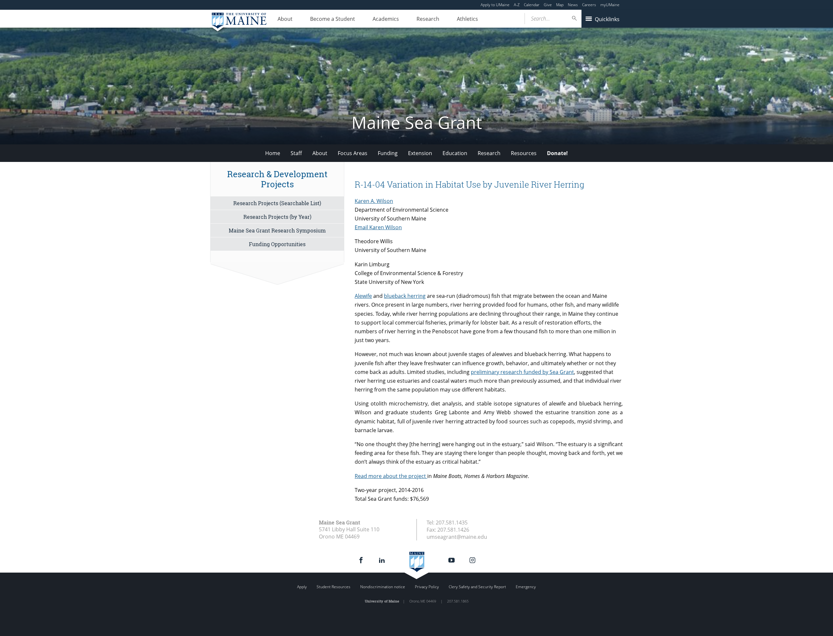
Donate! (557, 153)
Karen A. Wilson (374, 201)
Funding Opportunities (277, 244)
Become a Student (332, 18)
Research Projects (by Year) (277, 216)
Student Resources (333, 587)
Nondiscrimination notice (382, 587)
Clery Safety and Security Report (477, 587)
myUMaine (610, 4)
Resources (524, 153)
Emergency (526, 587)
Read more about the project (391, 476)
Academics (386, 18)
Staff (296, 153)
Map (560, 4)
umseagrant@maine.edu (457, 536)
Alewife (363, 295)
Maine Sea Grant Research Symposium (277, 230)
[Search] (575, 18)
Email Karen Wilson (378, 227)
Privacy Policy (427, 587)
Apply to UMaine (495, 4)
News (573, 4)
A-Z (517, 4)
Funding (388, 153)
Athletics (467, 18)
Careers (589, 4)
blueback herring (405, 295)
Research (427, 18)
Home (272, 153)
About (285, 18)
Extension (420, 153)
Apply (302, 587)
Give (548, 4)
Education (455, 153)
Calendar (531, 4)
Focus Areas (352, 153)
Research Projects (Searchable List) (277, 203)
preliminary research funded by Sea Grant (522, 372)
